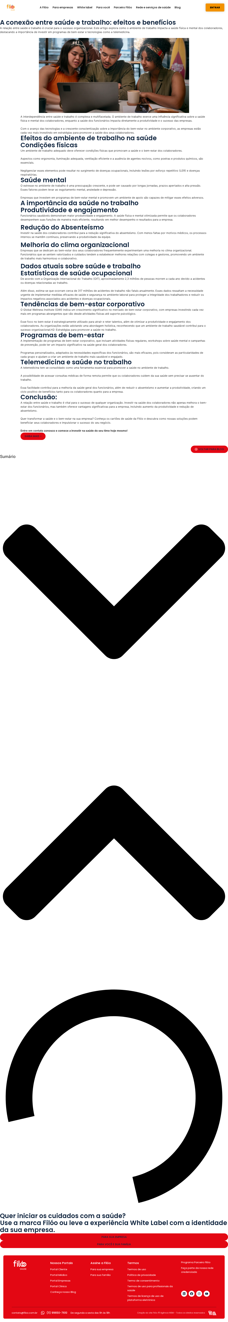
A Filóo (44, 7)
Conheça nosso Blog (63, 1063)
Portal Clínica (58, 1057)
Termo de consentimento (143, 1052)
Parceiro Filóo (123, 7)
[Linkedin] (184, 1065)
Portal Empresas (60, 1052)
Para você (103, 7)
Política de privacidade (141, 1046)
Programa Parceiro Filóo (195, 1033)
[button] (114, 592)
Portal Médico (58, 1046)
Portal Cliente (58, 1040)
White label (84, 7)
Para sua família (100, 1046)
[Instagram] (199, 1065)
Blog (178, 7)
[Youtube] (207, 1065)
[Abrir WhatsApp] (220, 1314)
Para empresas (63, 7)
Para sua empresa (101, 1040)
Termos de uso (136, 1040)
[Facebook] (192, 1065)
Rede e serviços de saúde (153, 7)
